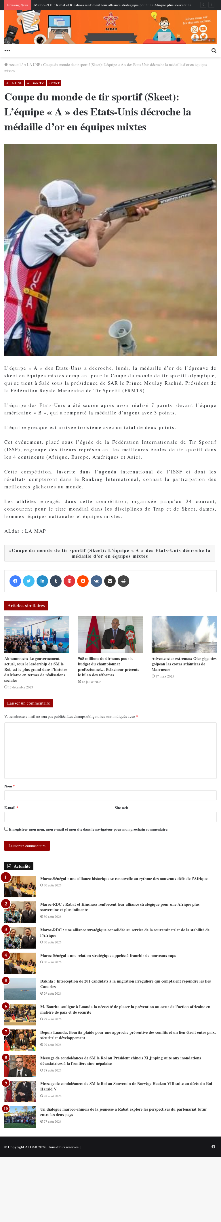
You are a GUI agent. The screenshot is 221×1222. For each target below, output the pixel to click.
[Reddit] (83, 581)
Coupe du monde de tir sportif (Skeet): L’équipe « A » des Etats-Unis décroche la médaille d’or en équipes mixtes (111, 553)
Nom (9, 786)
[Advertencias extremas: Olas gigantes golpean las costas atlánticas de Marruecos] (184, 634)
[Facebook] (15, 581)
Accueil (14, 64)
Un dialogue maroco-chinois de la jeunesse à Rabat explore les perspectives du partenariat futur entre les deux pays (123, 1112)
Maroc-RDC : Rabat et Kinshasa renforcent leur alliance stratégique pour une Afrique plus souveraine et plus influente (125, 4)
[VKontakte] (96, 581)
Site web (121, 807)
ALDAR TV (35, 83)
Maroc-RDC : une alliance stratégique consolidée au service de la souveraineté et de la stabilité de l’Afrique (124, 933)
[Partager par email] (110, 581)
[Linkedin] (42, 581)
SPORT (54, 83)
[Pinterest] (69, 581)
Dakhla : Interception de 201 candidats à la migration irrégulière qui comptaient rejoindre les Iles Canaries (125, 984)
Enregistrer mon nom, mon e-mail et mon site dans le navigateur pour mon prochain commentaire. (88, 829)
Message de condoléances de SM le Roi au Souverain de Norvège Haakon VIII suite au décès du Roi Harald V (126, 1086)
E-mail (11, 807)
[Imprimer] (123, 581)
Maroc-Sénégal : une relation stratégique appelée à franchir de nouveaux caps (108, 955)
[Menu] (7, 50)
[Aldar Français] (110, 27)
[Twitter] (29, 581)
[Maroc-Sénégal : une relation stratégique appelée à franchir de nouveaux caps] (20, 963)
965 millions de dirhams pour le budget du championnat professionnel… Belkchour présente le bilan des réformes (108, 666)
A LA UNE (32, 64)
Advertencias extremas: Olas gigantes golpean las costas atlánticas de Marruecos (184, 663)
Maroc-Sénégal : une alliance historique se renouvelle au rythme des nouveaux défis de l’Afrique (123, 878)
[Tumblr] (56, 581)
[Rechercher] (214, 50)
